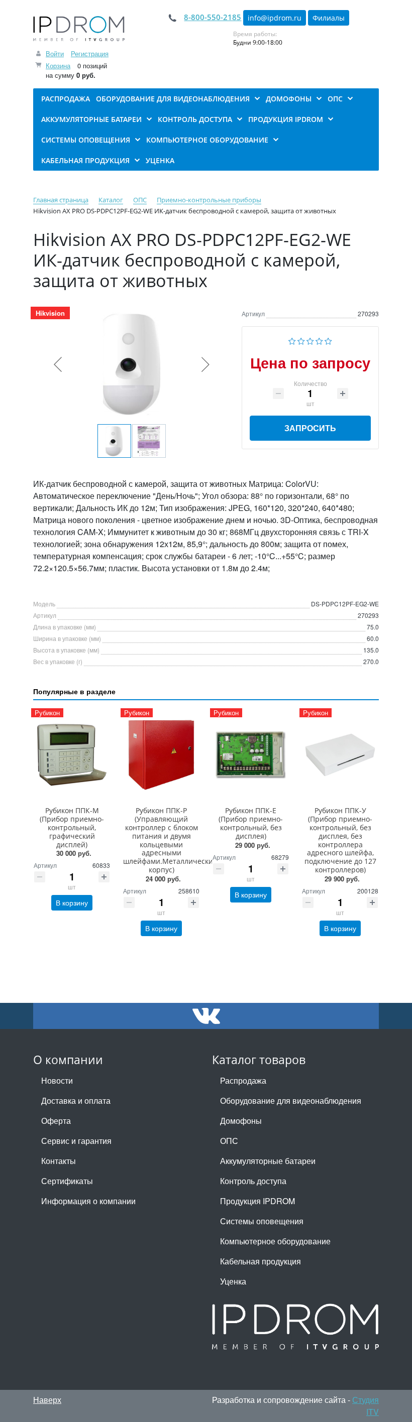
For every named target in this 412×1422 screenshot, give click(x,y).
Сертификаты (67, 1181)
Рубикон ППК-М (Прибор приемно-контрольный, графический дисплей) (72, 827)
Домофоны (241, 1120)
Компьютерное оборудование (275, 1241)
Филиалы (329, 18)
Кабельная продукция (260, 1261)
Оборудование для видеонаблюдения (290, 1100)
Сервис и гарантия (76, 1140)
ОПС (229, 1140)
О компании (68, 1060)
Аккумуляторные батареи (268, 1161)
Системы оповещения (261, 1221)
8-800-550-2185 (212, 17)
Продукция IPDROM (257, 1201)
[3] (310, 340)
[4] (319, 340)
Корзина (58, 65)
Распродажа (243, 1080)
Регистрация (90, 53)
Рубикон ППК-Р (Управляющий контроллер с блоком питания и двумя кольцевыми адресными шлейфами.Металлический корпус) (170, 840)
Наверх (47, 1399)
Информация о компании (88, 1201)
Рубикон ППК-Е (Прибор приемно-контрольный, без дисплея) (251, 823)
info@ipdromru (274, 18)
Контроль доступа (253, 1181)
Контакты (58, 1161)
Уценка (233, 1281)
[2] (301, 340)
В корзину (72, 902)
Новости (57, 1080)
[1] (292, 340)
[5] (328, 340)
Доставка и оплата (76, 1100)
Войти (55, 53)
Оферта (56, 1120)
